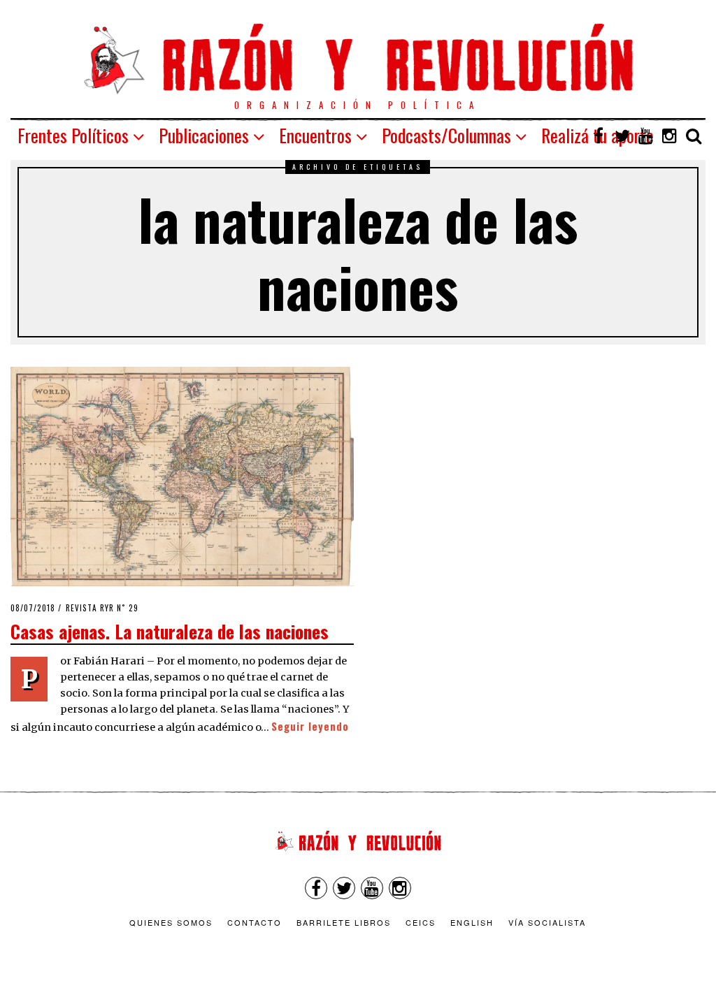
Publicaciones (204, 135)
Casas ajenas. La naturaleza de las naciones (169, 631)
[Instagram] (670, 136)
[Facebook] (598, 136)
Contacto (254, 922)
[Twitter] (622, 136)
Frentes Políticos (73, 135)
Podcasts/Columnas (446, 135)
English (472, 922)
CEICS (421, 922)
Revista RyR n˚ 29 (102, 607)
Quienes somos (171, 922)
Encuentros (315, 135)
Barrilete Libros (343, 922)
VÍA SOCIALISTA (547, 922)
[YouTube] (646, 136)
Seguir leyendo (310, 726)
